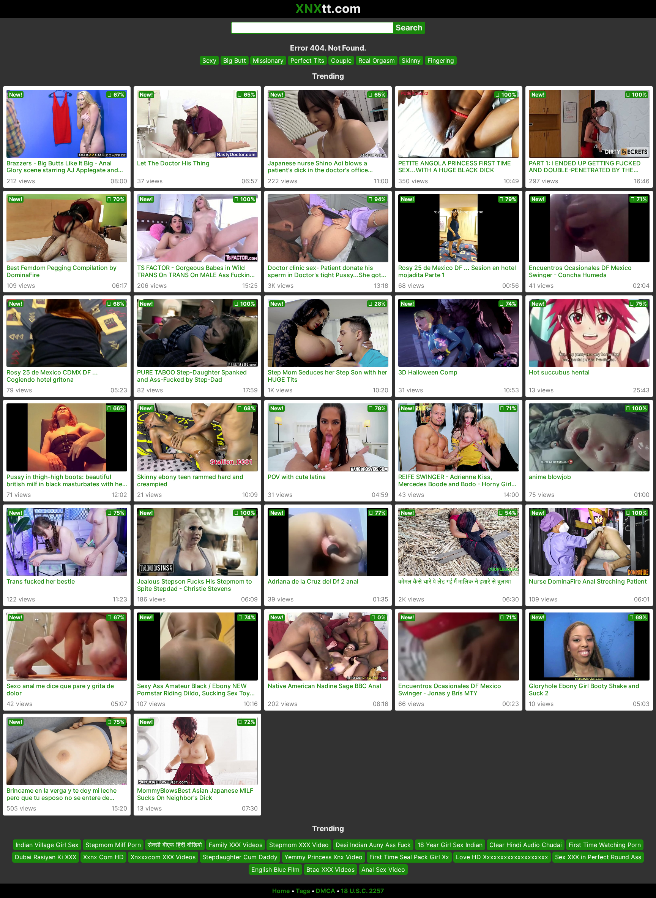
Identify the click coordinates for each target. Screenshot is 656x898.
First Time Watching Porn (605, 845)
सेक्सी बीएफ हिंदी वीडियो (175, 845)
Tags (303, 890)
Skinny (411, 60)
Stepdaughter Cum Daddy (240, 857)
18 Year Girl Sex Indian (450, 845)
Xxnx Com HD (103, 857)
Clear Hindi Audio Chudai (525, 845)
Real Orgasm (376, 60)
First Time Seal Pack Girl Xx (409, 857)
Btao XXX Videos (330, 869)
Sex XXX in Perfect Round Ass (598, 857)
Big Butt (234, 60)
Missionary (268, 60)
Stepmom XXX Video (299, 845)
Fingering (440, 60)
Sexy (209, 60)
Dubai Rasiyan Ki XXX (45, 857)
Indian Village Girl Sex (47, 845)
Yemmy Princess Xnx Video (323, 857)
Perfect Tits (307, 60)
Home (281, 890)
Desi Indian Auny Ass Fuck (373, 845)
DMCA (325, 890)
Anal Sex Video (383, 869)
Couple (341, 60)
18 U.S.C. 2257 (362, 890)
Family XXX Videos (235, 845)
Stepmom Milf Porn (113, 845)
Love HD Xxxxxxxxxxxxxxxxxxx (502, 857)
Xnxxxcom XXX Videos (163, 857)
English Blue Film (275, 869)
